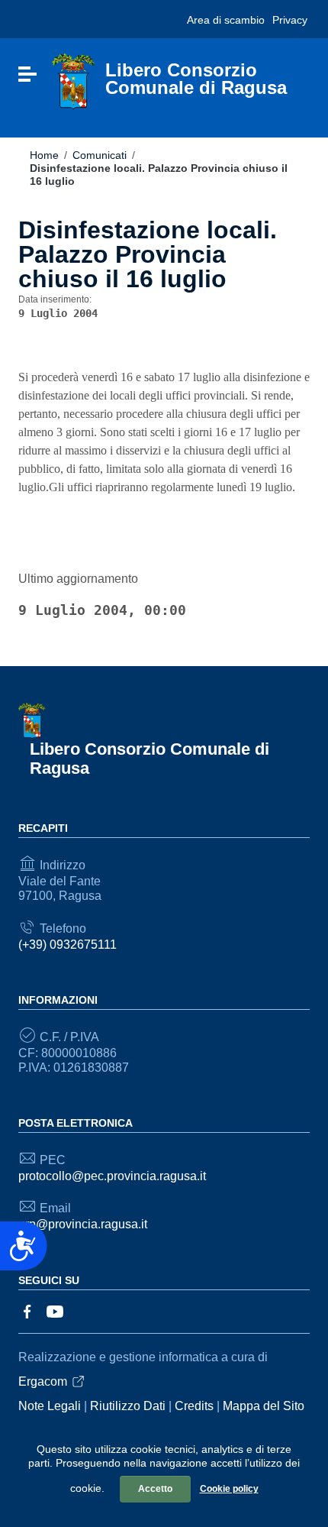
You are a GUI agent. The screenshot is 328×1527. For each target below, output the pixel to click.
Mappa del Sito (263, 1405)
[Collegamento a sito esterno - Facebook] (27, 1310)
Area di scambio (226, 20)
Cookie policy (229, 1488)
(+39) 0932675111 (67, 944)
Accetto (155, 1488)
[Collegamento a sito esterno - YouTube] (55, 1310)
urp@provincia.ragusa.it (82, 1224)
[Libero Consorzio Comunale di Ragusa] (73, 81)
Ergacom (42, 1381)
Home (44, 155)
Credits (194, 1405)
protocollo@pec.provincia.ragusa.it (112, 1176)
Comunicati (99, 155)
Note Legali (49, 1405)
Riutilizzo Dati (128, 1405)
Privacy (289, 20)
